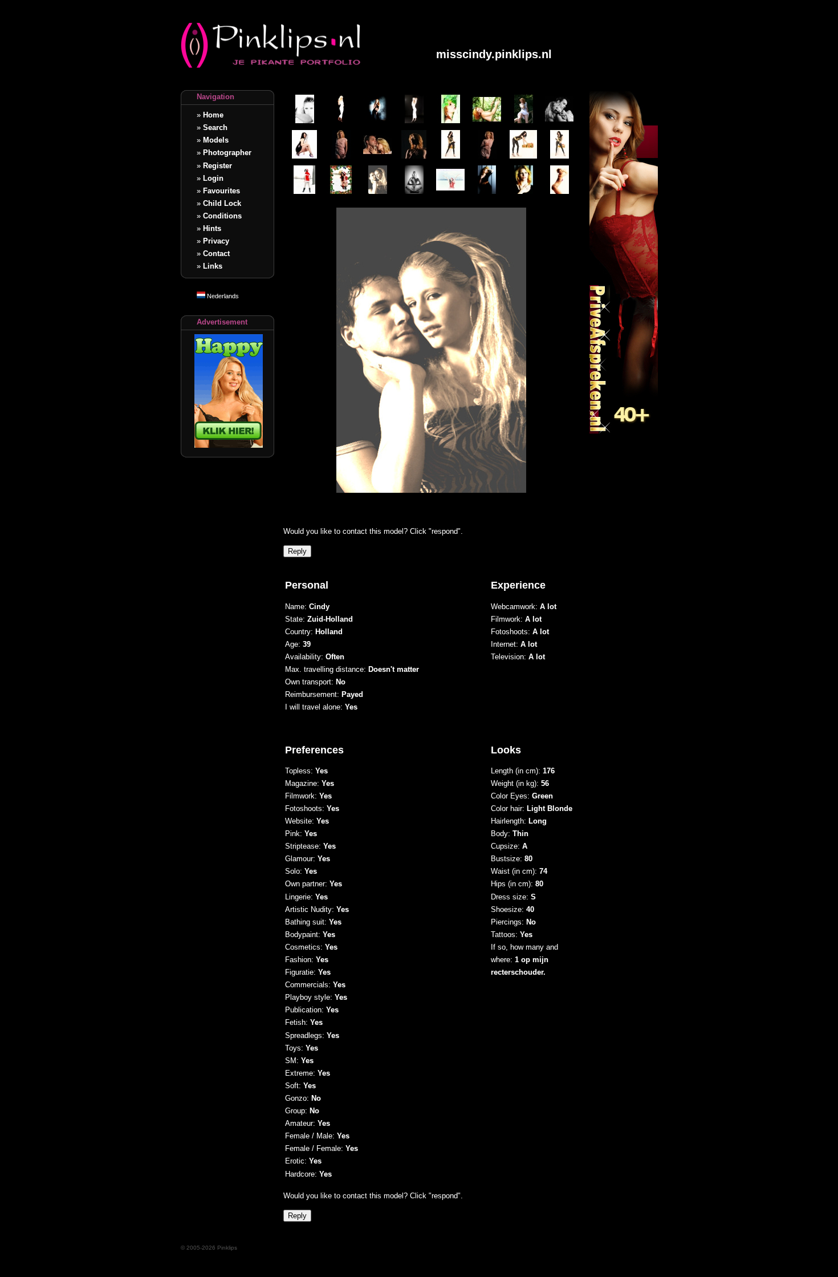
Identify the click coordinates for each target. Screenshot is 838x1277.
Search (215, 127)
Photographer (227, 152)
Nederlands (222, 296)
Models (216, 140)
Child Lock (222, 203)
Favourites (221, 191)
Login (213, 178)
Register (217, 165)
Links (212, 266)
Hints (212, 228)
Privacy (216, 241)
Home (213, 115)
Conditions (222, 216)
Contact (216, 253)
